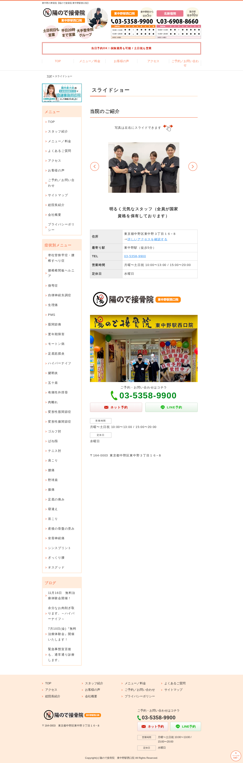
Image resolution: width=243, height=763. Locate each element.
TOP (58, 61)
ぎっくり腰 (56, 557)
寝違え (53, 509)
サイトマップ (58, 195)
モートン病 (56, 344)
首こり (53, 519)
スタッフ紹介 (58, 131)
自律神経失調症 (59, 295)
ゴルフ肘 (54, 431)
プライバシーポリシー (61, 227)
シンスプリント (59, 548)
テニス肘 (54, 451)
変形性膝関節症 (59, 421)
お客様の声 (121, 61)
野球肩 (53, 480)
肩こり (53, 460)
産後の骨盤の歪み (61, 528)
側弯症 (53, 285)
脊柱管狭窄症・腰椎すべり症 (61, 258)
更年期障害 (56, 334)
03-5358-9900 (135, 256)
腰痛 (51, 470)
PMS (51, 315)
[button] (94, 166)
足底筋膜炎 (56, 353)
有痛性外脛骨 (58, 392)
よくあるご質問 (59, 151)
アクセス (153, 61)
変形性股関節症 (59, 412)
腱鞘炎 (53, 373)
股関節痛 (54, 324)
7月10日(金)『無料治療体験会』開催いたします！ (62, 634)
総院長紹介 (56, 205)
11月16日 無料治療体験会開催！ (61, 595)
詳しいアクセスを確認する (147, 239)
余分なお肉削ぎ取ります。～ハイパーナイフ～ (61, 613)
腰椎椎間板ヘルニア (61, 273)
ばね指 (53, 441)
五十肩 (53, 383)
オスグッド (56, 567)
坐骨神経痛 (56, 538)
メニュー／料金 (89, 61)
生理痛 (53, 305)
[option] (144, 179)
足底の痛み (56, 499)
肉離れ (53, 402)
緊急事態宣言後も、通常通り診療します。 (61, 654)
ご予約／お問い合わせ (185, 63)
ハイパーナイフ (59, 363)
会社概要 (54, 214)
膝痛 (51, 489)
